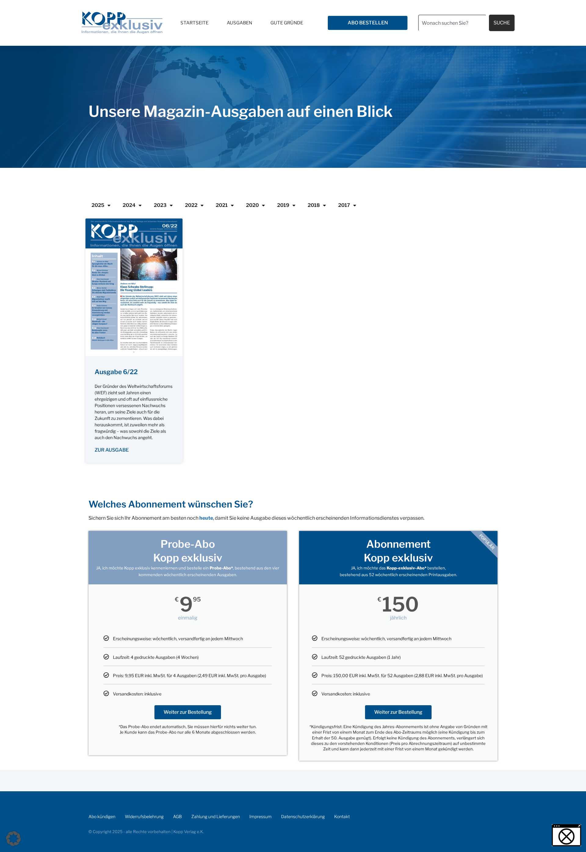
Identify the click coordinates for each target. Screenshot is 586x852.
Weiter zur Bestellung (188, 712)
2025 (98, 205)
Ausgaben (239, 23)
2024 (129, 205)
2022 (191, 205)
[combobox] (452, 23)
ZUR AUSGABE (112, 450)
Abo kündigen (102, 816)
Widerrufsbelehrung (144, 816)
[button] (13, 838)
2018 (314, 205)
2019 (283, 205)
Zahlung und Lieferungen (215, 816)
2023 (160, 205)
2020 (252, 205)
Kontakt (342, 816)
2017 (344, 205)
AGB (177, 816)
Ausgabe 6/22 (116, 372)
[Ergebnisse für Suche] (452, 35)
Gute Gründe (286, 23)
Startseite (194, 23)
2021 (222, 205)
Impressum (260, 816)
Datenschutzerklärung (303, 816)
